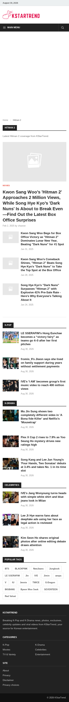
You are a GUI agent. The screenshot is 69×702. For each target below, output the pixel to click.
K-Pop (6, 644)
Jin (27, 575)
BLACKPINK (21, 568)
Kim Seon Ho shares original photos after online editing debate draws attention (43, 541)
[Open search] (62, 28)
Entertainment (42, 654)
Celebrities (40, 649)
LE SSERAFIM (12, 575)
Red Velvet (10, 596)
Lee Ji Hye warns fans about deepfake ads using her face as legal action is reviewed (41, 519)
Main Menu (13, 27)
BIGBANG (10, 589)
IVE (36, 575)
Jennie (23, 582)
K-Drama (40, 644)
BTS (7, 568)
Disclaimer (8, 680)
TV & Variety (9, 654)
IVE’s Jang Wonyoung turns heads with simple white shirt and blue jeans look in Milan (43, 497)
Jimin (47, 575)
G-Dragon (50, 582)
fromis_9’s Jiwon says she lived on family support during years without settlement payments (42, 363)
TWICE (36, 582)
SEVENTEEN (50, 589)
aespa (58, 575)
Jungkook (54, 568)
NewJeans (38, 568)
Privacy (6, 675)
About (6, 670)
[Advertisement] (34, 72)
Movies (6, 185)
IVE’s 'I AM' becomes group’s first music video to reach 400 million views (43, 385)
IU (13, 582)
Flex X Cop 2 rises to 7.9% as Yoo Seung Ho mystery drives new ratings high (43, 441)
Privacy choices (11, 685)
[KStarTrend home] (21, 15)
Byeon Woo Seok (29, 589)
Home (5, 120)
